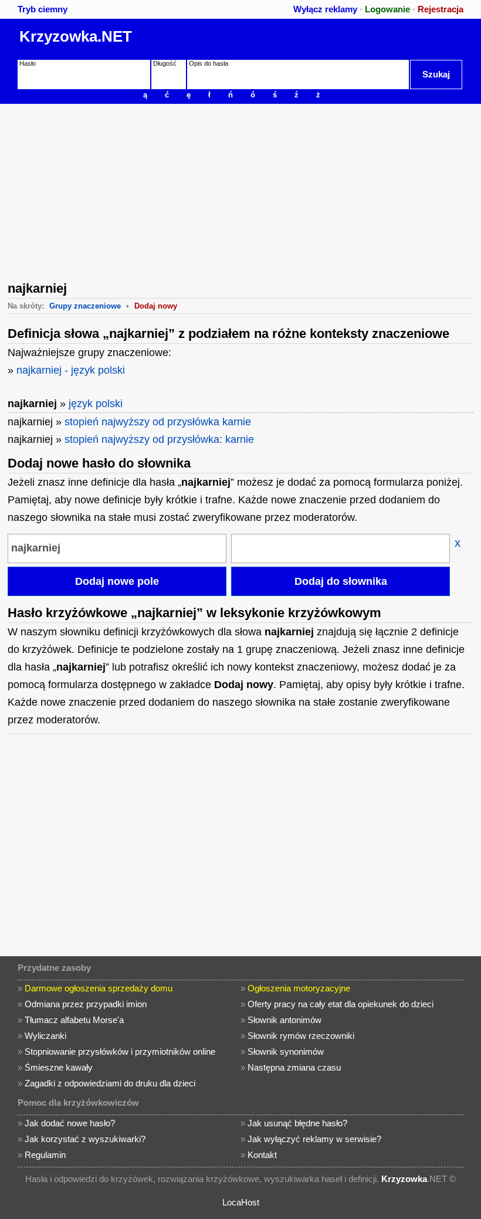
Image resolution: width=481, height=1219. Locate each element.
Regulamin (45, 1155)
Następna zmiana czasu (294, 1067)
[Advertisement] (240, 191)
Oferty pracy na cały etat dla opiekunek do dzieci (340, 1004)
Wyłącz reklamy (325, 9)
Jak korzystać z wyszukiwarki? (85, 1139)
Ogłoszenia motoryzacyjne (299, 988)
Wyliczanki (45, 1036)
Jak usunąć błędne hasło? (297, 1123)
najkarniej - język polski (70, 370)
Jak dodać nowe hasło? (70, 1123)
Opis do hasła (208, 63)
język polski (96, 403)
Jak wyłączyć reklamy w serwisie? (314, 1139)
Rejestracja (440, 9)
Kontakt (262, 1155)
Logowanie (387, 9)
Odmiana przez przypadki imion (86, 1004)
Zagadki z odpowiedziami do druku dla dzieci (110, 1083)
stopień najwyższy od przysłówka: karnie (159, 439)
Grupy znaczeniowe (85, 306)
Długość (165, 63)
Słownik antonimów (284, 1020)
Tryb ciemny (42, 9)
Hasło (27, 63)
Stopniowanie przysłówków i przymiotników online (120, 1052)
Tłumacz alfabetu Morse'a (74, 1020)
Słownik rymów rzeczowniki (301, 1036)
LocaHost (240, 1202)
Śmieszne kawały (59, 1067)
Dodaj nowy (155, 306)
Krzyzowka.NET (75, 36)
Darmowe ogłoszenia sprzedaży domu (98, 988)
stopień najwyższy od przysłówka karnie (158, 422)
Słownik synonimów (286, 1052)
